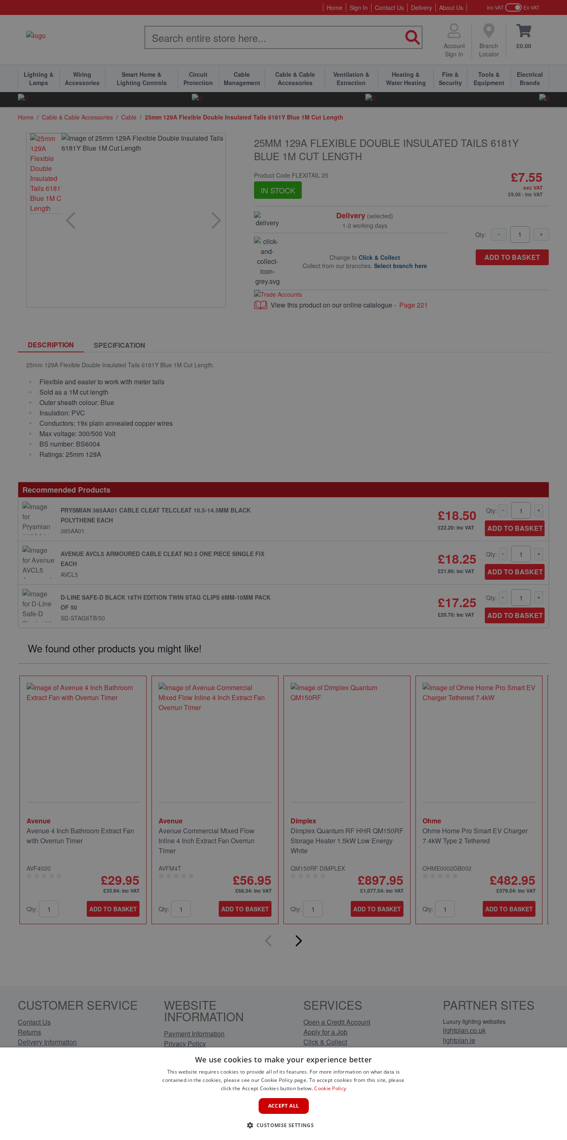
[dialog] (283, 1093)
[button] (283, 1125)
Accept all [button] (283, 1105)
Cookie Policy (330, 1088)
